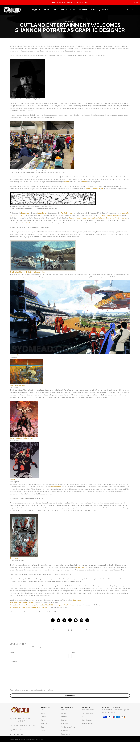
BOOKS (55, 9)
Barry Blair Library (88, 710)
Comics (43, 716)
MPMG (84, 716)
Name (12, 652)
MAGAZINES (83, 9)
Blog (42, 727)
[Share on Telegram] (76, 620)
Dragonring (25, 213)
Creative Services (28, 223)
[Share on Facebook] (53, 620)
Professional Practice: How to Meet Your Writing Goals (29, 607)
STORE (46, 9)
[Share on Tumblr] (70, 620)
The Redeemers (120, 218)
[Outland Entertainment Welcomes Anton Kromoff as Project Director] (86, 629)
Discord (43, 730)
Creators (64, 716)
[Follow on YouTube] (22, 734)
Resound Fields (74, 218)
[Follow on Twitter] (14, 734)
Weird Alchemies (87, 723)
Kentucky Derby (15, 355)
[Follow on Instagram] (18, 734)
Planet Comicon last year (94, 188)
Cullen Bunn (41, 213)
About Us (64, 710)
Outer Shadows (87, 720)
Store (42, 710)
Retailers (64, 720)
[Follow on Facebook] (11, 734)
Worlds (84, 181)
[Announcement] (70, 2)
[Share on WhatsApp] (87, 620)
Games (43, 720)
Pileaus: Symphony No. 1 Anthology (93, 218)
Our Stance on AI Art (68, 727)
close (4, 2)
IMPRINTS (105, 9)
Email (74, 652)
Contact (63, 713)
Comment (14, 661)
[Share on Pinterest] (64, 620)
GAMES (72, 9)
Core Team (77, 600)
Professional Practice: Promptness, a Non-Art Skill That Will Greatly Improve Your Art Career (42, 605)
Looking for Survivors (17, 385)
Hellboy (12, 479)
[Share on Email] (81, 620)
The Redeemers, (66, 213)
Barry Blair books (82, 567)
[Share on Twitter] (58, 620)
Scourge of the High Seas (111, 215)
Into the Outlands (87, 713)
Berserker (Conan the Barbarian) (21, 438)
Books (43, 713)
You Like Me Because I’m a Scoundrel (23, 602)
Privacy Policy (66, 730)
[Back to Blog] (70, 629)
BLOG (93, 9)
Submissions (65, 734)
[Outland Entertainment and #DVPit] (54, 629)
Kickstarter (64, 723)
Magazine (44, 723)
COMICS (64, 9)
